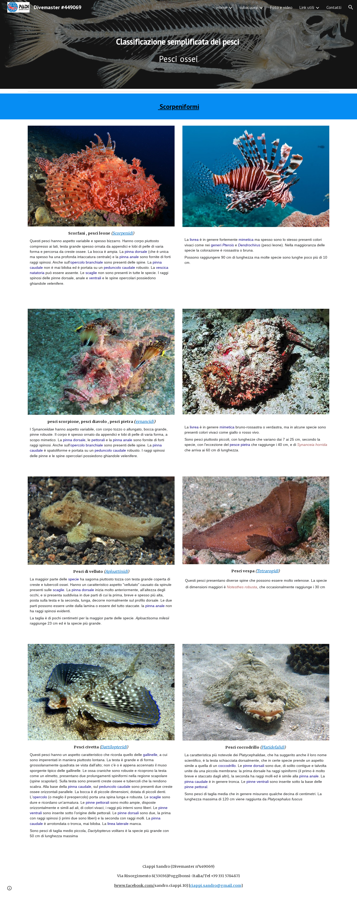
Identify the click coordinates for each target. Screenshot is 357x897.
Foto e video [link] (281, 7)
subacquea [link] (248, 7)
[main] (178, 44)
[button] (350, 7)
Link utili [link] (306, 7)
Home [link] (221, 7)
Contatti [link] (333, 7)
